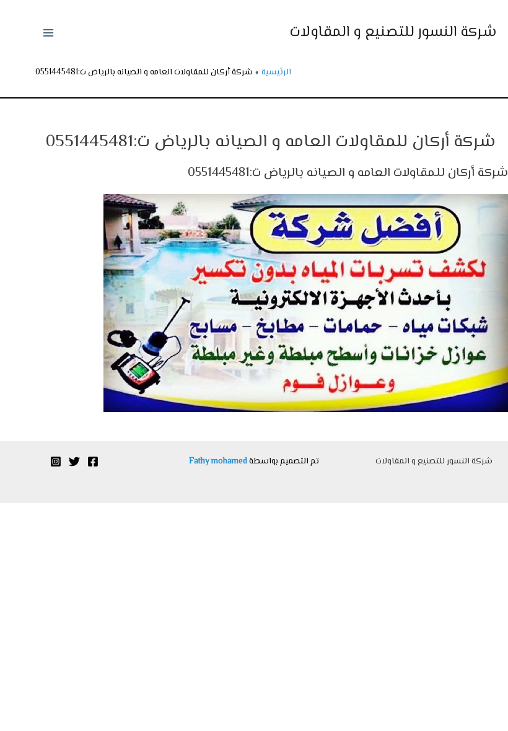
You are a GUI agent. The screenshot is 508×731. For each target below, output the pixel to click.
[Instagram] (55, 461)
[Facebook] (93, 461)
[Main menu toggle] (48, 33)
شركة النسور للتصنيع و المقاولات (393, 32)
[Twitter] (74, 461)
